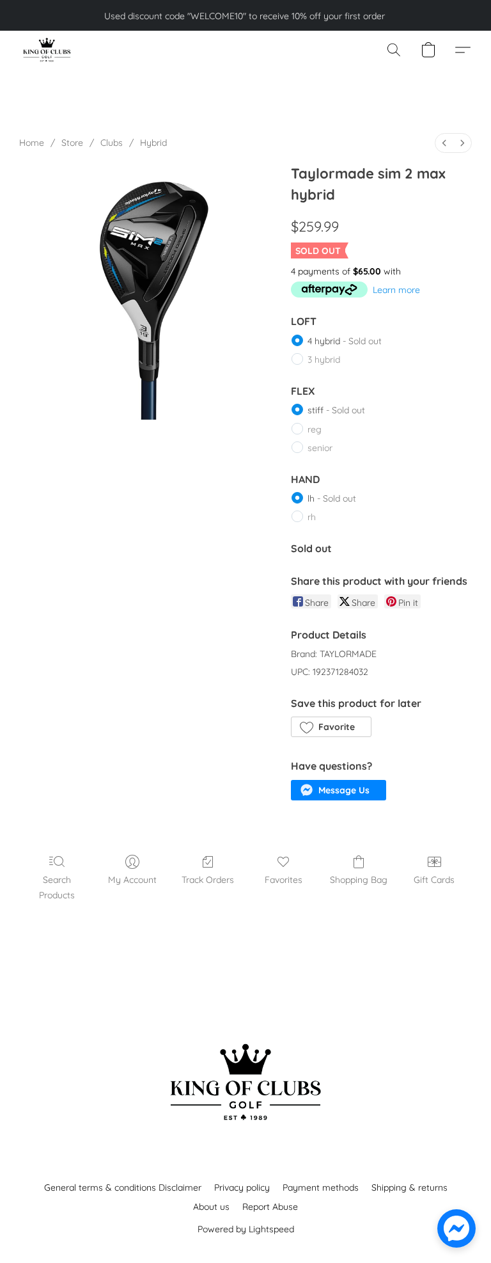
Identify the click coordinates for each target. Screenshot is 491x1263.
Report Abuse (270, 1206)
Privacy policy (242, 1187)
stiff (336, 410)
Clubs (111, 142)
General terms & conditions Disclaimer (122, 1187)
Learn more (396, 290)
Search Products (57, 887)
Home (31, 142)
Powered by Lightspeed (246, 1229)
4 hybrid (345, 341)
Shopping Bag (358, 880)
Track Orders (208, 880)
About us (211, 1206)
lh (332, 498)
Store (72, 142)
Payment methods (321, 1187)
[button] (46, 50)
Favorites (283, 880)
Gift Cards (434, 880)
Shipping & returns (409, 1187)
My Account (132, 880)
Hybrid (153, 142)
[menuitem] (444, 143)
